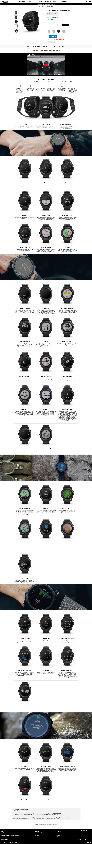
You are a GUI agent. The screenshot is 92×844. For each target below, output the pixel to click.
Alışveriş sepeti (59, 836)
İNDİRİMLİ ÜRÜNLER (63, 1)
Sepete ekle (53, 36)
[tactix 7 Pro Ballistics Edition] (58, 31)
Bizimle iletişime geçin (4, 839)
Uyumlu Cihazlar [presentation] (62, 46)
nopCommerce (22, 842)
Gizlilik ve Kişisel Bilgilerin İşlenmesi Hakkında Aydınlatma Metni (11, 835)
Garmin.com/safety (54, 814)
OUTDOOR (29, 1)
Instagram (84, 830)
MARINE (34, 1)
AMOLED (49, 24)
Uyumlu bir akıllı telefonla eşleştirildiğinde (21, 814)
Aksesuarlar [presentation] (53, 46)
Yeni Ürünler (37, 835)
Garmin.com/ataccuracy (57, 813)
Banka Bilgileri (3, 836)
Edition (48, 22)
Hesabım (58, 832)
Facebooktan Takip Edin (81, 830)
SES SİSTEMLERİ (48, 1)
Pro (59, 24)
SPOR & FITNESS (22, 1)
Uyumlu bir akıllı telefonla (18, 809)
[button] (43, 22)
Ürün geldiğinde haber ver (53, 13)
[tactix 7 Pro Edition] (54, 31)
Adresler (58, 835)
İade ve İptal (3, 832)
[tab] (29, 46)
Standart (55, 24)
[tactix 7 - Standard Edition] (49, 31)
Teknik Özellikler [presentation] (36, 46)
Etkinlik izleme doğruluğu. (18, 810)
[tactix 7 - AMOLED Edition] (63, 31)
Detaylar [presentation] (29, 46)
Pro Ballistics (65, 24)
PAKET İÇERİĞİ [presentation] (45, 46)
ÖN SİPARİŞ (55, 1)
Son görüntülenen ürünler (39, 832)
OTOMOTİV (40, 1)
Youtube (86, 830)
